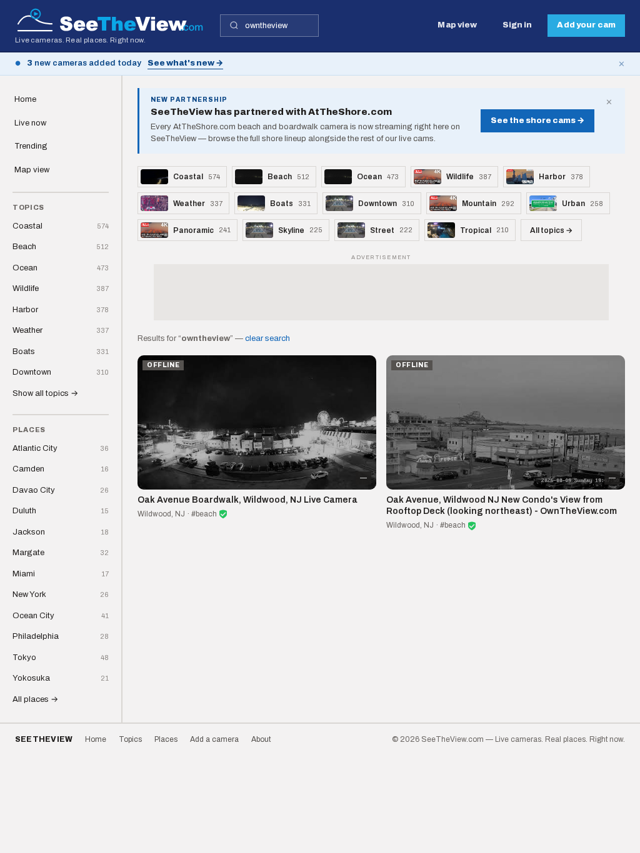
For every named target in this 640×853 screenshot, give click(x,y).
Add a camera (214, 739)
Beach (60, 246)
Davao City (60, 490)
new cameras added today (84, 63)
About (261, 739)
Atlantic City (60, 448)
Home (25, 99)
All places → (35, 699)
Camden (60, 469)
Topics (130, 739)
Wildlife (60, 288)
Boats (60, 351)
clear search (267, 338)
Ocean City (60, 615)
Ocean (60, 268)
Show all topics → (45, 393)
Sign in (517, 25)
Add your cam (586, 25)
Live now (30, 123)
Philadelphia (60, 636)
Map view (457, 25)
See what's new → (185, 63)
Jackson (60, 532)
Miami (60, 573)
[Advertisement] (381, 292)
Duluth (60, 510)
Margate (60, 552)
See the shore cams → (537, 120)
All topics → (551, 230)
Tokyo (60, 657)
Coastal (60, 226)
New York (60, 594)
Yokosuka (60, 678)
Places (166, 739)
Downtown (60, 372)
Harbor (60, 309)
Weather (60, 330)
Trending (31, 146)
